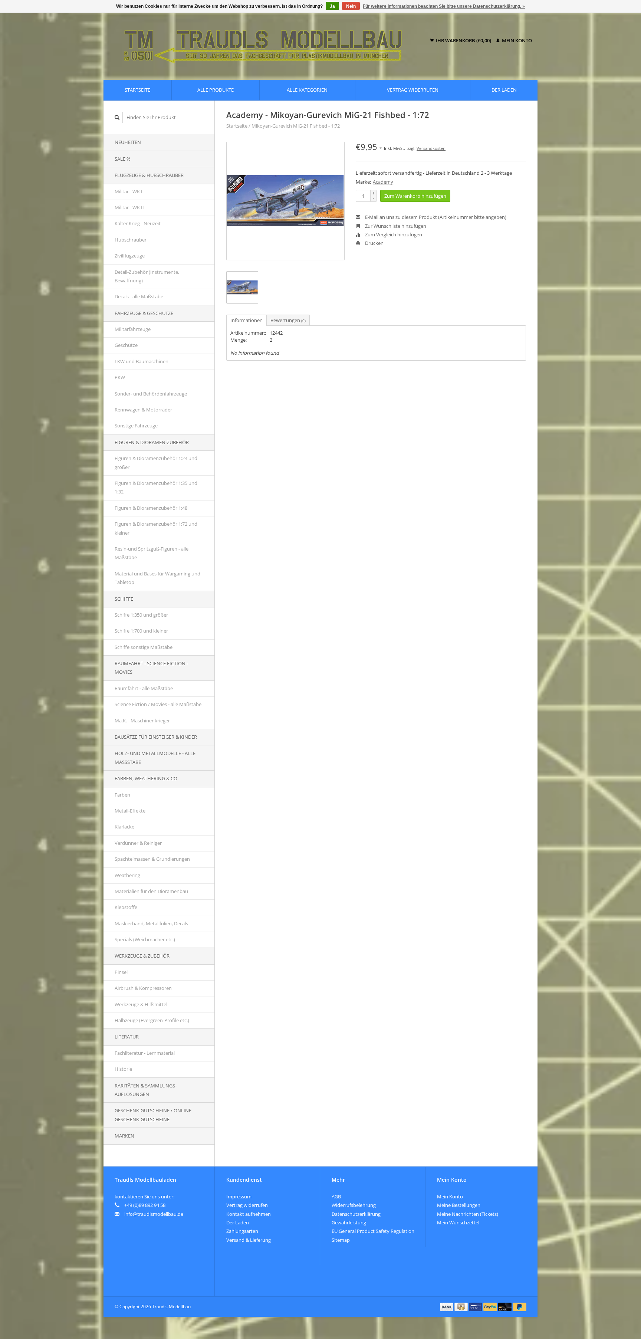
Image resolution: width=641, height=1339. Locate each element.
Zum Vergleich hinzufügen (393, 234)
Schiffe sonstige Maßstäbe (143, 647)
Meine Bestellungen (458, 1205)
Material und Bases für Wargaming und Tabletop (157, 577)
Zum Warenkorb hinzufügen (415, 196)
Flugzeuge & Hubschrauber (149, 175)
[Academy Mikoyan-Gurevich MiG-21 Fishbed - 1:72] (285, 201)
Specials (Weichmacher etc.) (145, 939)
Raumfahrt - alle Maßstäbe (144, 688)
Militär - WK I (128, 191)
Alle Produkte (215, 89)
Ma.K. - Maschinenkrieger (142, 720)
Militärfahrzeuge (133, 329)
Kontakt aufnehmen (248, 1214)
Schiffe (124, 598)
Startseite (137, 89)
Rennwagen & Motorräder (143, 409)
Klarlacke (124, 826)
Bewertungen (288, 320)
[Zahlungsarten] (447, 1306)
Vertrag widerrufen (412, 89)
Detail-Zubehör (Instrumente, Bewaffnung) (147, 276)
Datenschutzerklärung (356, 1214)
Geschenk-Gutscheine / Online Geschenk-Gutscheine (153, 1114)
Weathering (127, 875)
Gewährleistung (349, 1222)
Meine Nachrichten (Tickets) (467, 1214)
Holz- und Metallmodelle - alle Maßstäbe (155, 757)
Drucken (374, 243)
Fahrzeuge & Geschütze (144, 313)
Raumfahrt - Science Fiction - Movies (151, 667)
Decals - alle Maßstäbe (139, 296)
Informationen (246, 320)
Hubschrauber (131, 239)
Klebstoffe (126, 907)
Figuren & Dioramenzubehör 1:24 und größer (156, 462)
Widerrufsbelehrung (354, 1205)
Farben (122, 794)
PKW (120, 377)
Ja (332, 6)
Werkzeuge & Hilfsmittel (141, 1004)
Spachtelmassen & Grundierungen (152, 859)
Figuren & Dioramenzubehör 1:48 (151, 508)
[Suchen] (117, 117)
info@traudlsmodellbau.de (153, 1214)
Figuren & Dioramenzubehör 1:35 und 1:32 (156, 487)
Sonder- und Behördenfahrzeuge (151, 393)
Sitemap (341, 1240)
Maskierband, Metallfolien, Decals (151, 923)
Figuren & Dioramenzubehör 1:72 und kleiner (156, 528)
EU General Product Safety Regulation (373, 1231)
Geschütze (126, 345)
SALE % (123, 158)
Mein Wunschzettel (458, 1222)
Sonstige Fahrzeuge (136, 425)
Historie (123, 1069)
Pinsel (121, 972)
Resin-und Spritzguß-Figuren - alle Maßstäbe (151, 553)
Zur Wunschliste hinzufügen (395, 226)
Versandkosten (431, 148)
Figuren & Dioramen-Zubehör (152, 442)
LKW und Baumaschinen (141, 361)
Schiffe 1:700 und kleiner (141, 630)
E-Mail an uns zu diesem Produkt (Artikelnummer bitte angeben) (435, 217)
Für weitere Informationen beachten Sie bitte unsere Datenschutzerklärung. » (444, 6)
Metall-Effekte (130, 810)
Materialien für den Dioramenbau (151, 891)
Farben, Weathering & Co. (146, 778)
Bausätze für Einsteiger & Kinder (156, 737)
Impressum (239, 1196)
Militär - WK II (129, 207)
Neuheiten (128, 142)
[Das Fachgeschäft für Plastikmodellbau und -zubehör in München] (268, 41)
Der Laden (504, 89)
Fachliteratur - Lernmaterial (145, 1053)
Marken (124, 1135)
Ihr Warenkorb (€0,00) (463, 40)
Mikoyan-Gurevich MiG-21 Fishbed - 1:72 (296, 125)
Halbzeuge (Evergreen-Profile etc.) (152, 1020)
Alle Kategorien (307, 89)
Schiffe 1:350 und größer (141, 614)
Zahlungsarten (242, 1231)
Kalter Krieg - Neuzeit (138, 223)
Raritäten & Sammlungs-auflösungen (146, 1089)
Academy (383, 181)
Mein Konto (516, 40)
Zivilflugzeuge (130, 255)
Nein (351, 6)
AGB (336, 1196)
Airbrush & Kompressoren (143, 988)
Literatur (127, 1036)
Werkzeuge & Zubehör (142, 955)
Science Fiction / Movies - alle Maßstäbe (158, 704)
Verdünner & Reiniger (138, 843)
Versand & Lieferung (248, 1240)
